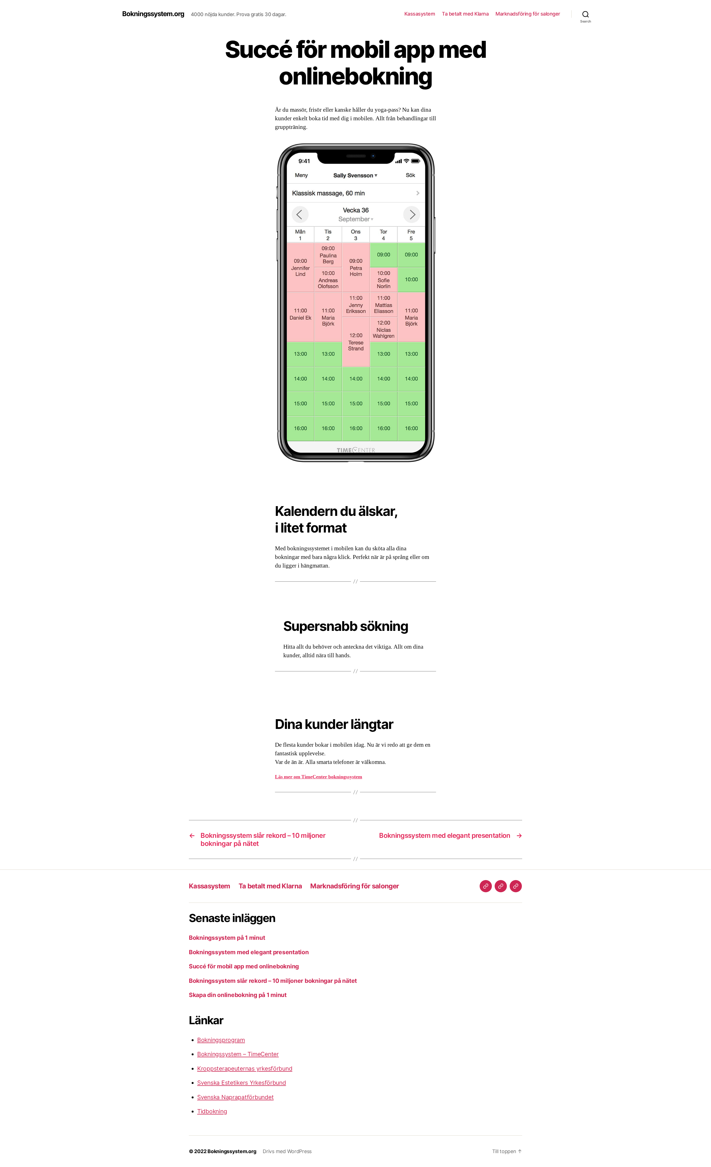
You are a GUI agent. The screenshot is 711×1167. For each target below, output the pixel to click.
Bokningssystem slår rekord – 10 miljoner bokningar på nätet (273, 980)
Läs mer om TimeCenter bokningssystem (318, 777)
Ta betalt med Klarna (465, 14)
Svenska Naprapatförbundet (235, 1097)
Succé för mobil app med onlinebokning (244, 966)
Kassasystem (419, 14)
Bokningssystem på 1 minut (227, 937)
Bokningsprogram (221, 1039)
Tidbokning (212, 1111)
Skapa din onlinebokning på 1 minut (238, 994)
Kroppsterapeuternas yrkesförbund (244, 1068)
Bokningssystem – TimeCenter (238, 1054)
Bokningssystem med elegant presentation (249, 952)
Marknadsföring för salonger (527, 14)
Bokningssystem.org (153, 14)
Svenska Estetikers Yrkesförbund (241, 1082)
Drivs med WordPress (287, 1151)
